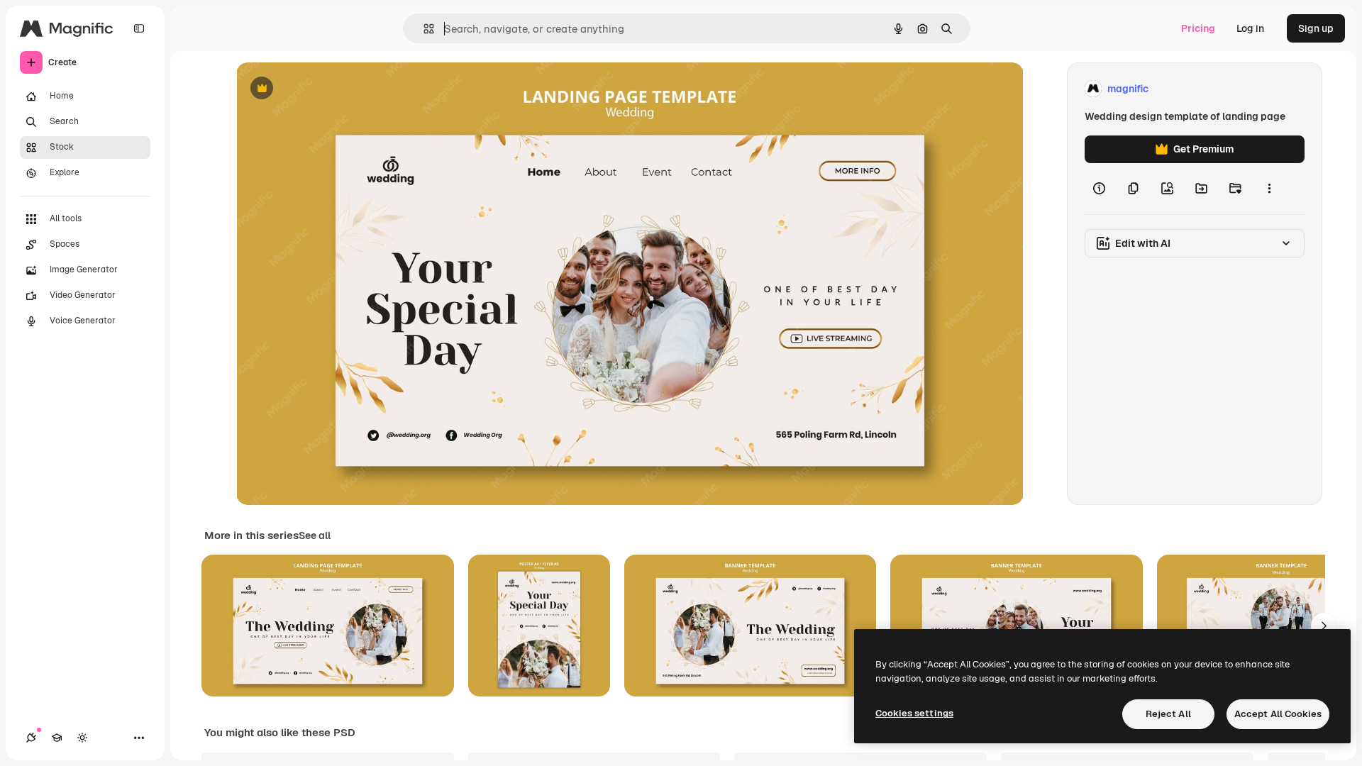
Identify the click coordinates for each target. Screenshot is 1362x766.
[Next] (1323, 625)
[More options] (1269, 188)
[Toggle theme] (82, 737)
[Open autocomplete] (423, 28)
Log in (1250, 28)
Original (327, 89)
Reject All (1168, 714)
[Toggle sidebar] (139, 28)
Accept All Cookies (1278, 714)
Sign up (1316, 28)
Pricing (1198, 28)
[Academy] (56, 737)
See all (315, 535)
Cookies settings (914, 713)
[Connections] (31, 737)
